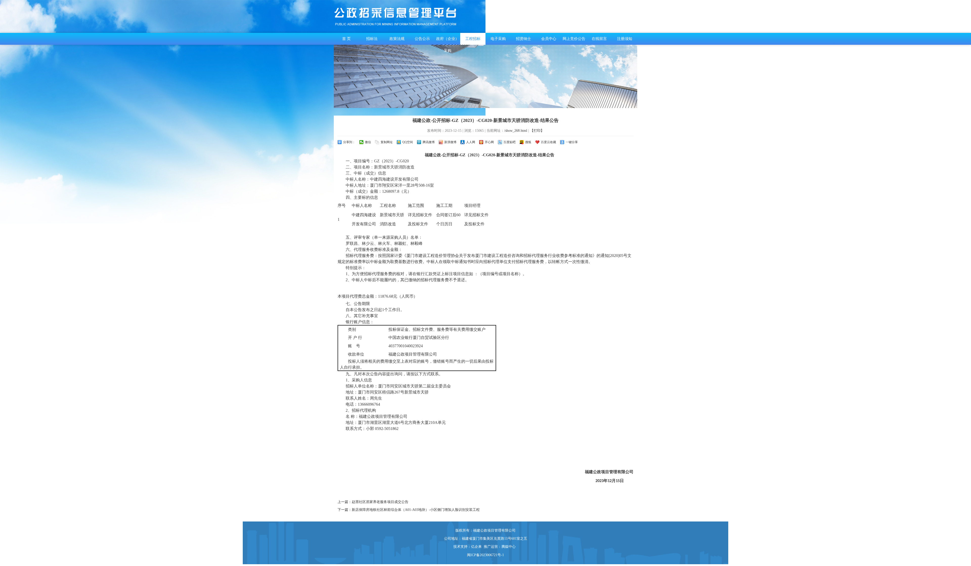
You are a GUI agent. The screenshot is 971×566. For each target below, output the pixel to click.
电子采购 (498, 39)
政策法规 (397, 39)
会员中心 (548, 39)
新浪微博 (450, 142)
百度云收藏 (548, 142)
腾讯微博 (429, 142)
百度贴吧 (509, 142)
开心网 (489, 142)
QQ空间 (407, 142)
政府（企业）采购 (447, 45)
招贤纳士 (523, 39)
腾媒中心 (508, 547)
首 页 (346, 39)
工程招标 (472, 39)
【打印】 (537, 131)
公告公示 (422, 39)
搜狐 (528, 142)
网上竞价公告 (574, 39)
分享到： (349, 142)
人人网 (470, 142)
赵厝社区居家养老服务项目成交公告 (380, 502)
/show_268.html (515, 131)
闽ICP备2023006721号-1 (485, 555)
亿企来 (476, 547)
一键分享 (572, 142)
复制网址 (387, 142)
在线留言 (599, 39)
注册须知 (624, 39)
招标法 (372, 39)
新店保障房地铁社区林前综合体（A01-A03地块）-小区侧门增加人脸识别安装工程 (416, 510)
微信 (368, 142)
